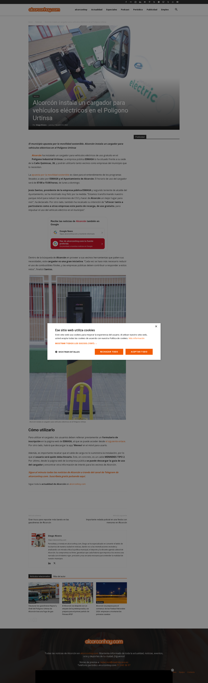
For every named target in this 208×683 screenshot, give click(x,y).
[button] (104, 343)
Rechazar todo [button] (109, 351)
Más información (136, 338)
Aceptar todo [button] (139, 351)
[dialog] (104, 341)
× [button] (156, 326)
